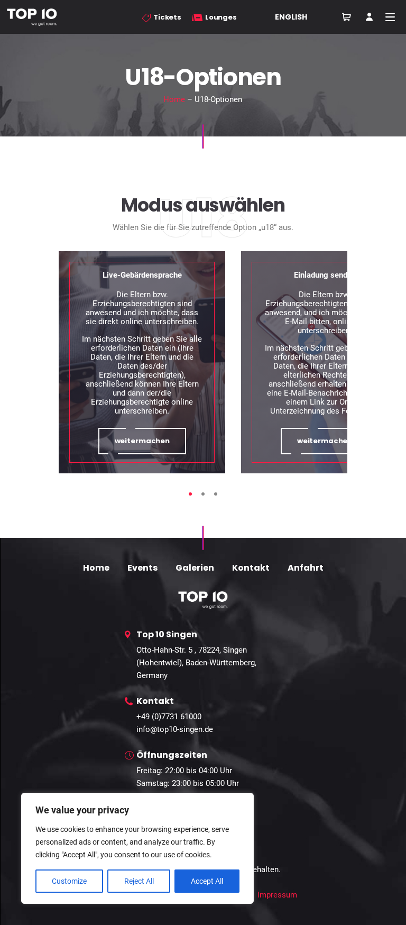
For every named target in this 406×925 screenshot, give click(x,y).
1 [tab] (190, 494)
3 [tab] (215, 494)
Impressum (277, 895)
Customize (69, 881)
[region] (137, 848)
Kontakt (251, 568)
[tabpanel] (142, 362)
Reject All (139, 881)
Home (174, 99)
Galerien (195, 568)
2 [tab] (203, 494)
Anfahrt (306, 568)
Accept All (207, 881)
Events (142, 568)
